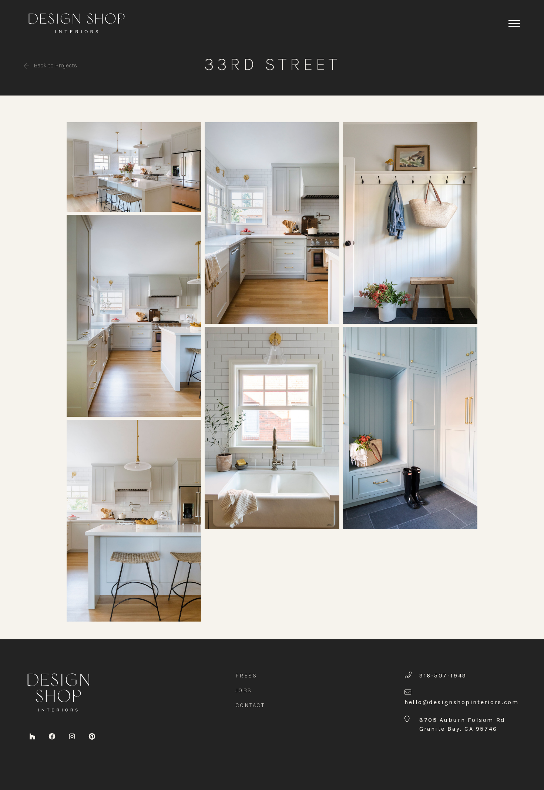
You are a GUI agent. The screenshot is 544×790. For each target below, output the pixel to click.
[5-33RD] (272, 427)
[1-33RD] (134, 166)
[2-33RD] (134, 315)
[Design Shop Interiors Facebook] (52, 735)
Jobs (243, 690)
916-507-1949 (443, 675)
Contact (250, 705)
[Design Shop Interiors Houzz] (32, 735)
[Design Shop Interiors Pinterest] (92, 735)
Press (246, 675)
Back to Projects (54, 65)
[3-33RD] (134, 519)
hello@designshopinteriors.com (461, 702)
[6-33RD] (410, 222)
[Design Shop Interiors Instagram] (72, 735)
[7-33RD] (410, 427)
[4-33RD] (272, 222)
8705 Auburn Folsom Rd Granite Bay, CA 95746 (462, 724)
